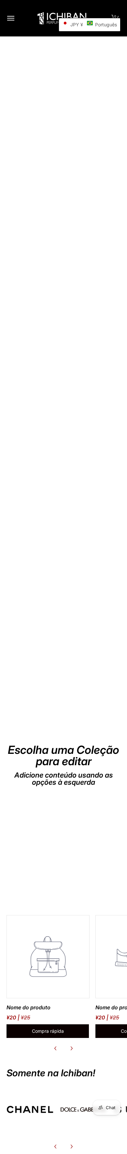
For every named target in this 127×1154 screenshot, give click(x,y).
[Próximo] (71, 1048)
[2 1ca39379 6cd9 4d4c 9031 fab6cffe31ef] (83, 1109)
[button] (89, 24)
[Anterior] (56, 1048)
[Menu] (10, 18)
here (36, 337)
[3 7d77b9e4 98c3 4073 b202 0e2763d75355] (30, 1109)
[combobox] (63, 350)
